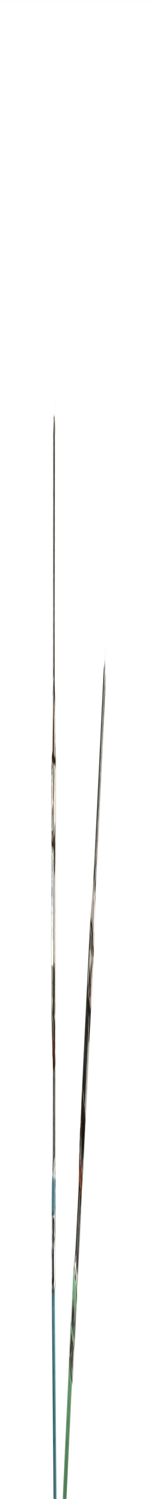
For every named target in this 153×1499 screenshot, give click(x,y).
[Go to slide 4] (11, 505)
